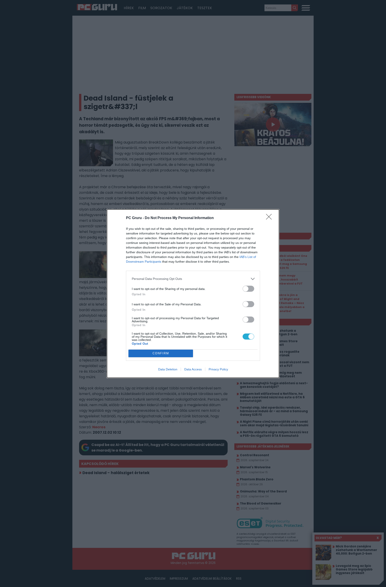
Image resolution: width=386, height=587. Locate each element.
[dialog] (193, 293)
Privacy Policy (218, 369)
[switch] (248, 289)
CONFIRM (161, 353)
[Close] (270, 218)
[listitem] (193, 279)
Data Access (193, 369)
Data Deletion (167, 369)
